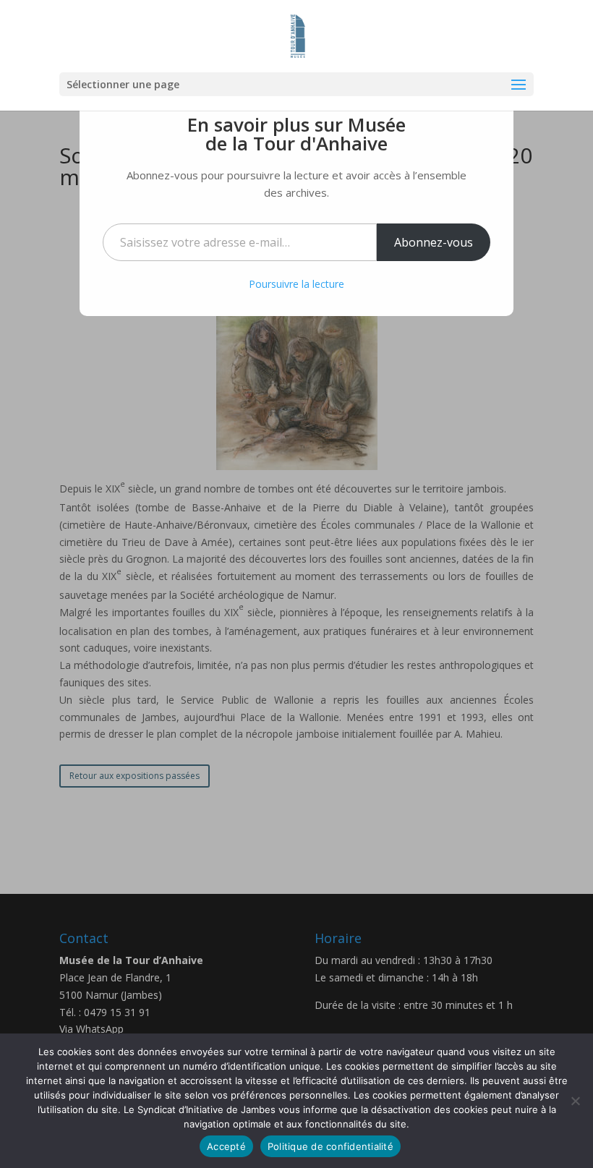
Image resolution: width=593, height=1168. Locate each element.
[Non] (575, 1101)
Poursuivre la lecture (296, 284)
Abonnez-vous (433, 242)
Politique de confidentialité (330, 1146)
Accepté (226, 1146)
